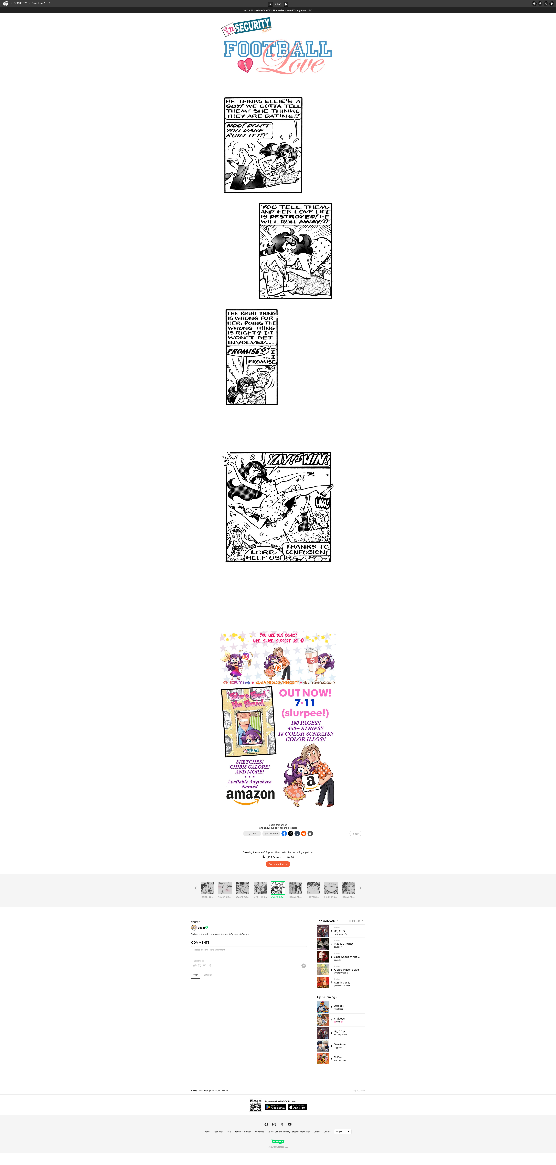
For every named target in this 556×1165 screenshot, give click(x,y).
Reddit (303, 833)
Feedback (218, 1131)
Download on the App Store (297, 1107)
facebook (266, 1124)
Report (355, 833)
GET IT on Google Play (275, 1107)
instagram (274, 1124)
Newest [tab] (207, 975)
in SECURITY (19, 3)
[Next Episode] (286, 4)
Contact (327, 1131)
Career (317, 1131)
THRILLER (354, 921)
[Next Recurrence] (361, 888)
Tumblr (297, 833)
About (207, 1131)
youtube (290, 1124)
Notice (194, 1090)
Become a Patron (278, 864)
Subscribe (534, 3)
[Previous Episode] (270, 4)
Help (229, 1131)
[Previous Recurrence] (195, 888)
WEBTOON (5, 3)
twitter (282, 1124)
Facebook (540, 3)
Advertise (259, 1131)
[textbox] (248, 952)
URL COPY (551, 3)
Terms (238, 1131)
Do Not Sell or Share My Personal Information (289, 1131)
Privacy (247, 1131)
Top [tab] (195, 975)
